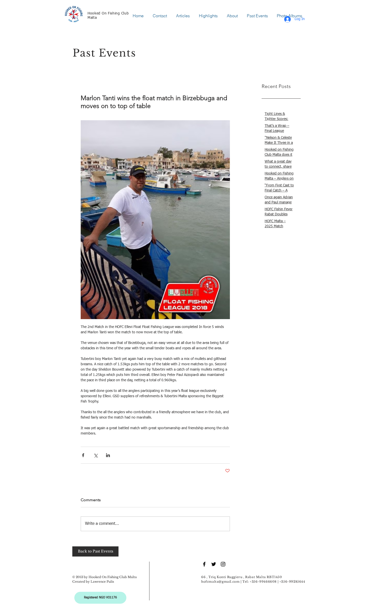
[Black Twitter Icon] (214, 564)
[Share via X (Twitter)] (95, 455)
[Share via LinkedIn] (108, 455)
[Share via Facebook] (83, 455)
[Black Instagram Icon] (223, 564)
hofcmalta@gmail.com (220, 581)
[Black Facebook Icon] (204, 564)
